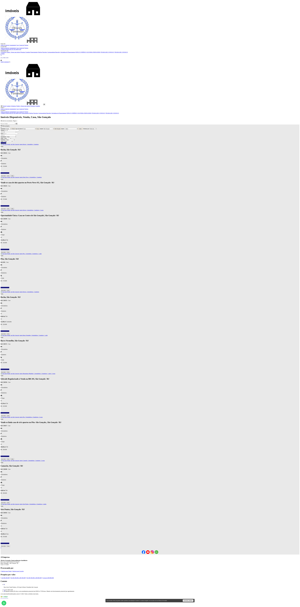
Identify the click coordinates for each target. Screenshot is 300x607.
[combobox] (13, 129)
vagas (2, 141)
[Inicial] (22, 42)
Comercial (21, 45)
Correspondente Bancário (53, 52)
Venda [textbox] (13, 128)
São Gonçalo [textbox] (57, 128)
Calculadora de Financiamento (67, 52)
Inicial (4, 106)
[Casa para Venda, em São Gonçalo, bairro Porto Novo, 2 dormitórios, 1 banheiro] (21, 177)
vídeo (12, 175)
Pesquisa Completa (25, 52)
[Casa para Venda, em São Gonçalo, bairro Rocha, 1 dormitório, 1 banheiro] (20, 144)
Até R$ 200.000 (5, 578)
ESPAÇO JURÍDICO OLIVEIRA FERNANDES (87, 52)
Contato (3, 53)
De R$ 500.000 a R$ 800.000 (34, 578)
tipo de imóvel (19, 128)
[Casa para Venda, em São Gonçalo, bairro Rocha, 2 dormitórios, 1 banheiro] (20, 292)
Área (2, 133)
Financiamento (34, 52)
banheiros (3, 139)
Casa (17, 45)
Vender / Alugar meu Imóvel (13, 52)
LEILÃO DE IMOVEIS (15, 49)
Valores (2, 130)
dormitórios (3, 136)
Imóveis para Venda (6, 571)
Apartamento (13, 45)
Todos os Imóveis (5, 45)
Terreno (26, 45)
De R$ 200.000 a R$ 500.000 (18, 578)
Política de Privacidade (163, 600)
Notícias (40, 52)
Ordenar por (86, 128)
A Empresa (3, 52)
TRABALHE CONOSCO (107, 52)
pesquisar (3, 142)
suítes (2, 138)
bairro (62, 128)
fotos (8, 175)
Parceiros (44, 52)
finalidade (3, 128)
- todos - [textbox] (80, 128)
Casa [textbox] (38, 128)
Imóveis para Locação (18, 571)
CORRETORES (5, 49)
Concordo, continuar (188, 600)
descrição (3, 175)
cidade (41, 128)
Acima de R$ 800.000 (48, 578)
